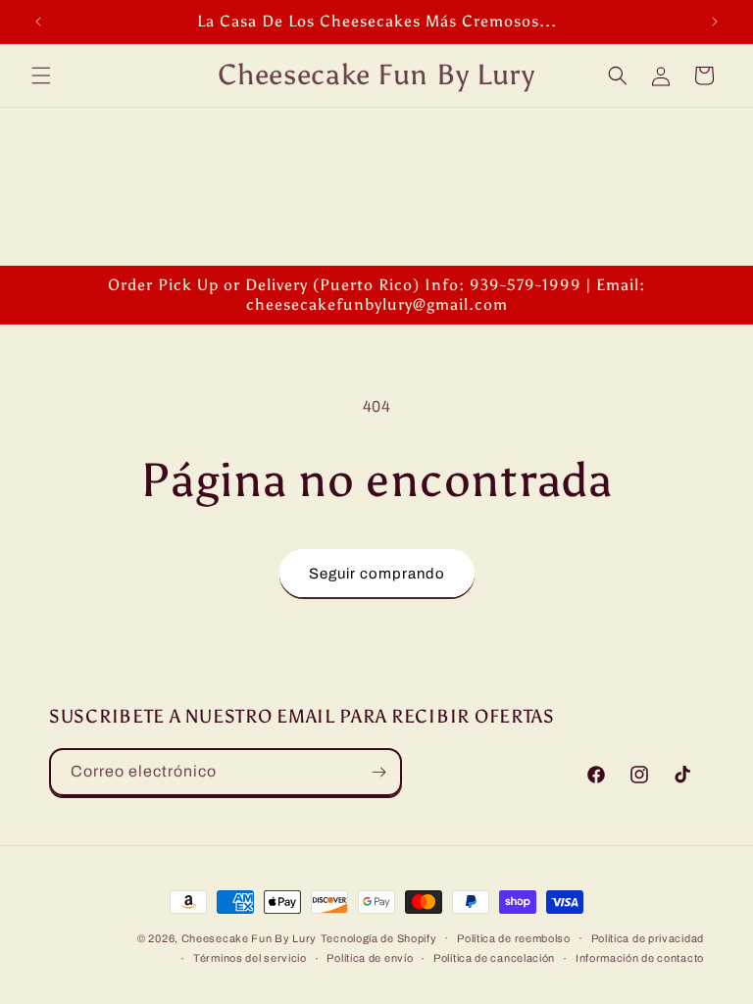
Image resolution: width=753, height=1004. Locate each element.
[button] (41, 75)
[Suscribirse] (378, 772)
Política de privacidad (647, 938)
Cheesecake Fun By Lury (249, 938)
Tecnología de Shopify (379, 938)
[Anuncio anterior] (38, 21)
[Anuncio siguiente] (714, 21)
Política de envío (369, 958)
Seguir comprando (377, 573)
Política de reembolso (514, 938)
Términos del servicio (250, 958)
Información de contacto (640, 958)
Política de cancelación (494, 958)
